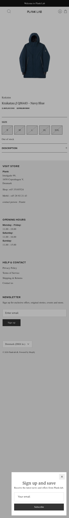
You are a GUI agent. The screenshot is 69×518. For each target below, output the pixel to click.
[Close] (62, 477)
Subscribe (39, 507)
